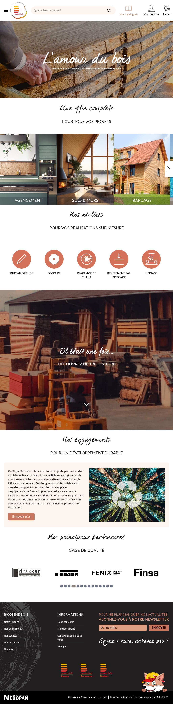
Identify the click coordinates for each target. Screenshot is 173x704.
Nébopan (62, 647)
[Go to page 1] (61, 586)
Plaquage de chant (86, 275)
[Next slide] (169, 169)
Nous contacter (65, 622)
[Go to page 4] (73, 586)
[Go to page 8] (89, 586)
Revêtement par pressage (119, 275)
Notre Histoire (11, 622)
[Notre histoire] (86, 404)
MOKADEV (162, 697)
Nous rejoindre (11, 643)
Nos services (10, 636)
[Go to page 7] (85, 586)
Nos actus (9, 649)
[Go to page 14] (111, 586)
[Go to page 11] (100, 586)
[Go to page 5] (78, 586)
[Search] (108, 10)
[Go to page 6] (81, 586)
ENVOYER (159, 627)
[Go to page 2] (65, 586)
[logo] (18, 10)
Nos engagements (13, 629)
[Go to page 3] (69, 586)
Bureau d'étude (21, 273)
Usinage (151, 273)
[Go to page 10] (96, 586)
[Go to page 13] (107, 586)
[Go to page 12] (104, 586)
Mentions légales (66, 629)
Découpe (54, 273)
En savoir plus (21, 516)
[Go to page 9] (92, 586)
